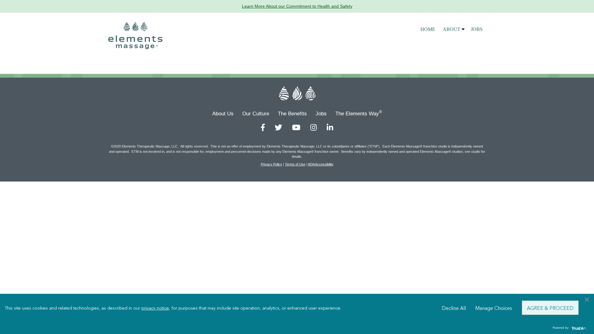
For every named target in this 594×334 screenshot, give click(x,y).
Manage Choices (493, 307)
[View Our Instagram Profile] (313, 127)
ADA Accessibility (321, 164)
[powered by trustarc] (578, 328)
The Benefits (292, 114)
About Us (223, 114)
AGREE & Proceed (550, 307)
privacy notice (155, 308)
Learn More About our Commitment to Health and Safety (297, 6)
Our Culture (255, 114)
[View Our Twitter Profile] (278, 127)
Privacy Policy (271, 164)
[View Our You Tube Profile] (296, 127)
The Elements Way (358, 113)
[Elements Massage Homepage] (135, 35)
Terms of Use (295, 164)
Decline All (454, 307)
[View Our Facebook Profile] (262, 127)
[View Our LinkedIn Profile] (330, 127)
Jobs (321, 114)
